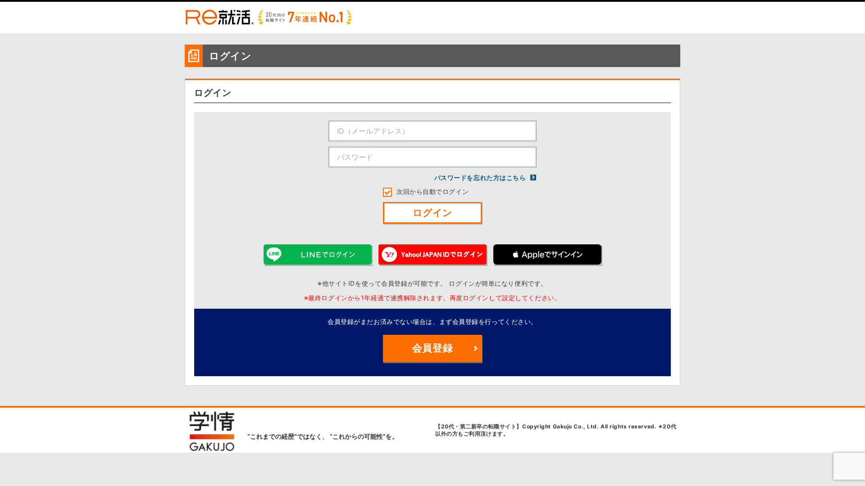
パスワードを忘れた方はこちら (481, 177)
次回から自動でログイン (432, 191)
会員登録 (432, 348)
